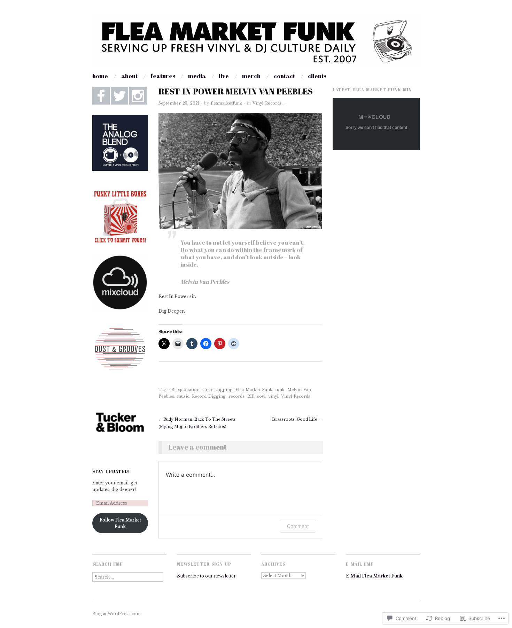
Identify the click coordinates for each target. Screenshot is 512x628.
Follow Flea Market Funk (120, 523)
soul (261, 396)
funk (280, 389)
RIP (250, 396)
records (236, 396)
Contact (284, 76)
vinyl (273, 396)
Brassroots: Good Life (297, 419)
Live (224, 76)
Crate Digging (217, 389)
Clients (317, 76)
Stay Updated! (111, 471)
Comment (298, 526)
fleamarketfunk (226, 103)
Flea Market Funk (253, 389)
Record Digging (209, 396)
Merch (251, 76)
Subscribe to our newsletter (206, 576)
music (183, 396)
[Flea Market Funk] (256, 43)
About (129, 76)
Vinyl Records (267, 103)
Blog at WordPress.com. (117, 613)
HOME (100, 76)
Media (197, 76)
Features (162, 76)
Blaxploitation (185, 389)
